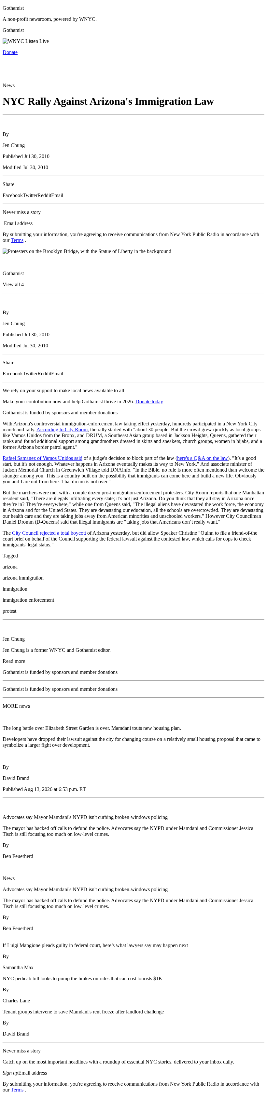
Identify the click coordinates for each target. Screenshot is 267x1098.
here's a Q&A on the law (202, 458)
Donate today (149, 401)
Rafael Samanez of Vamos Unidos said (42, 458)
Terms (17, 240)
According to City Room (62, 429)
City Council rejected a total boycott (49, 533)
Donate (10, 52)
